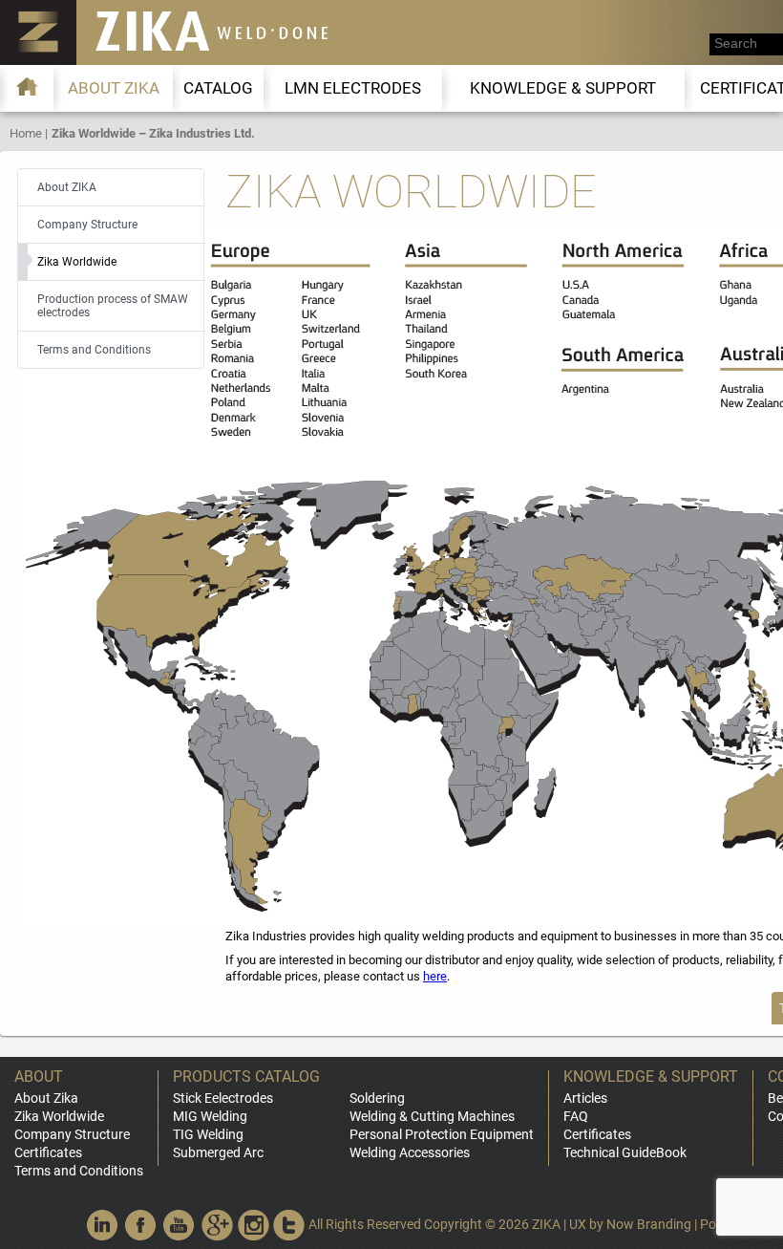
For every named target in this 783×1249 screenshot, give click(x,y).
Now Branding (648, 1224)
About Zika (46, 1098)
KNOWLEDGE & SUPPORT (563, 87)
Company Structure (72, 1134)
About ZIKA (113, 87)
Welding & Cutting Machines (432, 1116)
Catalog (218, 87)
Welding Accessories (409, 1152)
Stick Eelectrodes (223, 1098)
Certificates (48, 1152)
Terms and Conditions (78, 1170)
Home (26, 133)
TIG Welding (208, 1134)
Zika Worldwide (59, 1116)
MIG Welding (210, 1116)
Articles (585, 1098)
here (435, 976)
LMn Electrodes (353, 87)
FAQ (575, 1116)
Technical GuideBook (625, 1152)
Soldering (377, 1098)
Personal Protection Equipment (441, 1134)
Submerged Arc (218, 1152)
